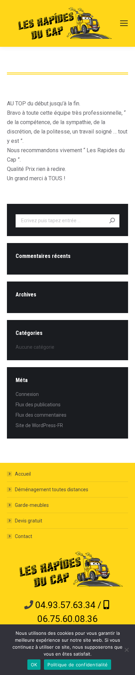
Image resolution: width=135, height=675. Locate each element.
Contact (23, 536)
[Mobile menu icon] (124, 23)
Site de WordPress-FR (39, 425)
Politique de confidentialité (77, 664)
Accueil (23, 474)
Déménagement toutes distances (51, 489)
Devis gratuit (28, 520)
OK (34, 664)
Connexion (27, 394)
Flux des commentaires (41, 415)
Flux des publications (38, 404)
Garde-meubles (32, 505)
